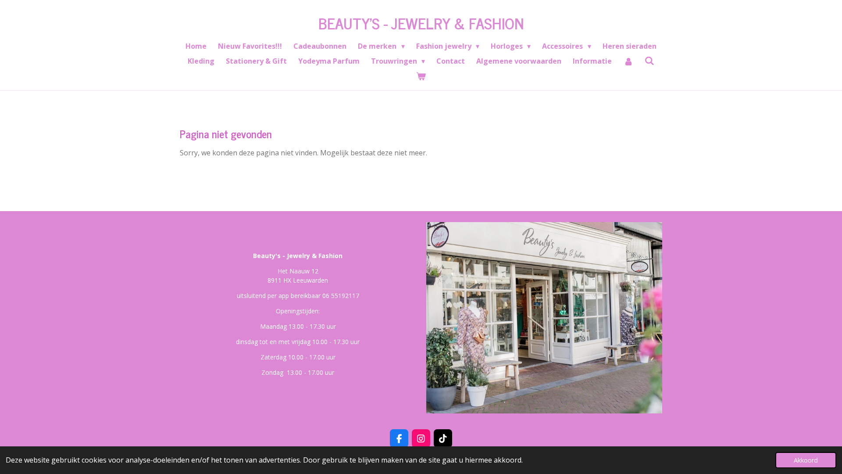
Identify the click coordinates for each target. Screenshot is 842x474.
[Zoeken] (649, 61)
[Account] (628, 61)
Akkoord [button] (806, 460)
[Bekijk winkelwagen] (421, 75)
